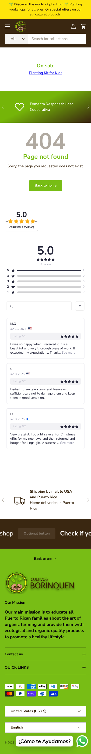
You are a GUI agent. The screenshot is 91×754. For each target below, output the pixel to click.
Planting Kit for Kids (45, 72)
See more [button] (68, 352)
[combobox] (45, 39)
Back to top (43, 559)
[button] (44, 270)
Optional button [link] (32, 533)
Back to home (45, 185)
